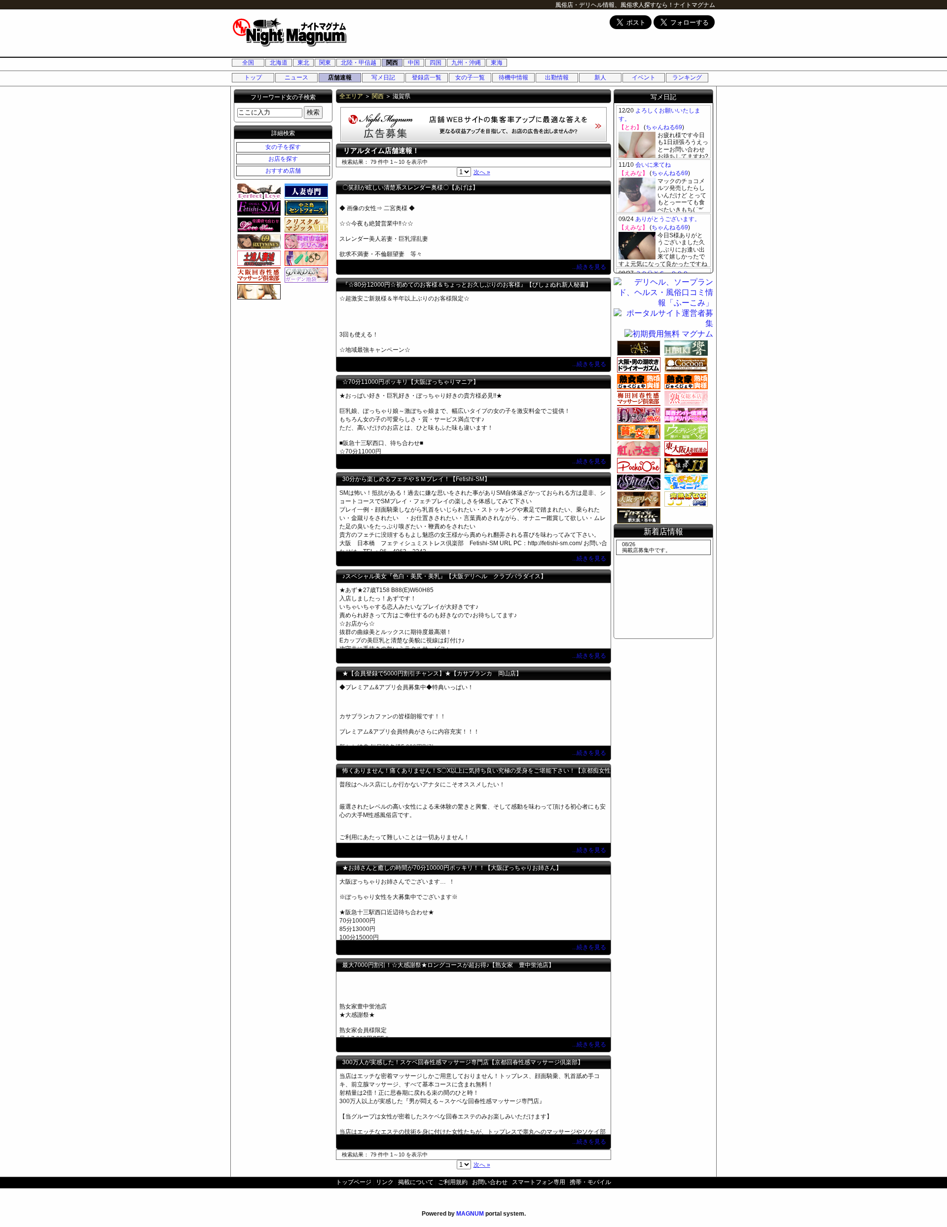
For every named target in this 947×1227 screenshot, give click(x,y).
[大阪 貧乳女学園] (637, 431)
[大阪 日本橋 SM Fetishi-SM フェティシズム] (257, 207)
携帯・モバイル (590, 1182)
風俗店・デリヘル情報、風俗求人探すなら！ (614, 4)
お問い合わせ (490, 1182)
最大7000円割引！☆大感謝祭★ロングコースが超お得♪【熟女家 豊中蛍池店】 (448, 965)
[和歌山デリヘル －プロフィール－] (304, 241)
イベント (644, 77)
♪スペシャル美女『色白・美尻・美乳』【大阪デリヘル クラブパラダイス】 (444, 576)
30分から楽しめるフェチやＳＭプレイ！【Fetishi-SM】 (416, 479)
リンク (385, 1182)
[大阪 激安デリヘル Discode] (637, 415)
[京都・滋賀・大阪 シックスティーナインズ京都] (257, 241)
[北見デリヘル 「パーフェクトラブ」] (257, 191)
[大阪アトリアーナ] (257, 291)
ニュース (296, 77)
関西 (392, 62)
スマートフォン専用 (538, 1182)
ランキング (687, 77)
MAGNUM (470, 1213)
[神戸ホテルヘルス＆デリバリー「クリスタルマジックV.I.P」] (304, 224)
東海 (497, 62)
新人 (600, 77)
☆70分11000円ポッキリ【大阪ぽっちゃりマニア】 (410, 381)
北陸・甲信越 (358, 62)
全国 (248, 62)
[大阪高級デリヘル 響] (684, 347)
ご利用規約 (453, 1182)
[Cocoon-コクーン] (684, 364)
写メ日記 (383, 77)
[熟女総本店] (684, 398)
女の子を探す (283, 147)
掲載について (416, 1182)
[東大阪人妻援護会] (684, 448)
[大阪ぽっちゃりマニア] (684, 482)
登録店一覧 (426, 77)
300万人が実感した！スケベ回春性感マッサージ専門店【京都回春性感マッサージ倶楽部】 (462, 1062)
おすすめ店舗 (283, 170)
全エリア (351, 96)
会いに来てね (653, 164)
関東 (325, 62)
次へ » (482, 172)
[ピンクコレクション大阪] (684, 415)
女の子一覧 (470, 77)
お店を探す (283, 158)
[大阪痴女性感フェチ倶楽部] (637, 364)
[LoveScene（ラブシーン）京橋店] (257, 224)
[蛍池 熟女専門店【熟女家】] (684, 381)
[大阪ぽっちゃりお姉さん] (637, 465)
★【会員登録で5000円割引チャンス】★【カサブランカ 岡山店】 (432, 673)
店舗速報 (340, 77)
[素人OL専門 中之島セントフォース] (304, 207)
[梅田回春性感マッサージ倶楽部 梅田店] (637, 398)
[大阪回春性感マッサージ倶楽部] (257, 274)
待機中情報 (513, 77)
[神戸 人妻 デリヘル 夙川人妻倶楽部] (304, 191)
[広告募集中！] (473, 139)
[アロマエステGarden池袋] (304, 274)
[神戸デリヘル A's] (637, 347)
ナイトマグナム (694, 4)
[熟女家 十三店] (637, 381)
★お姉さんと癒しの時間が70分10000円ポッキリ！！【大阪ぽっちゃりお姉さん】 (452, 867)
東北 (303, 62)
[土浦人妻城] (257, 258)
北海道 (279, 62)
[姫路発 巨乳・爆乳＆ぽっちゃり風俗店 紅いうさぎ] (637, 448)
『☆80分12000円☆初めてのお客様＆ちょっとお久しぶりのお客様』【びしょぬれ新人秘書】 (466, 284)
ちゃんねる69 (664, 127)
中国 (414, 62)
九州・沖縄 (466, 62)
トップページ (353, 1182)
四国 (435, 62)
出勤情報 (557, 77)
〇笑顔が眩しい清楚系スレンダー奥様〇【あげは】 (410, 187)
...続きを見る (590, 266)
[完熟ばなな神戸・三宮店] (684, 498)
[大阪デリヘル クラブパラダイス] (637, 498)
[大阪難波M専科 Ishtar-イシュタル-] (637, 482)
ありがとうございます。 (667, 219)
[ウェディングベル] (684, 431)
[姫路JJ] (684, 465)
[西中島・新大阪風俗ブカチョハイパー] (637, 515)
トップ (253, 77)
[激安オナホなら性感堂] (304, 258)
